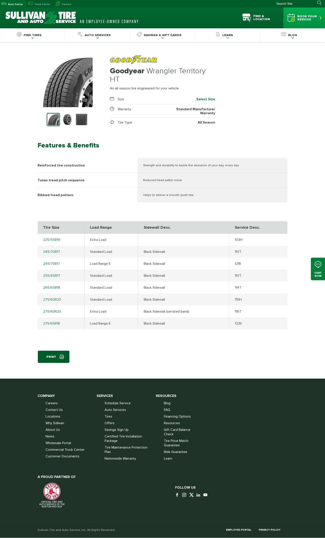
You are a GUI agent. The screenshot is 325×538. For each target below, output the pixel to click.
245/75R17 (51, 263)
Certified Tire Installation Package (123, 438)
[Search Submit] (321, 2)
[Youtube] (206, 495)
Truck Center (42, 4)
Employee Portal (238, 530)
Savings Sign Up (117, 430)
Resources (172, 423)
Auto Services (115, 410)
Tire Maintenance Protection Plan (126, 449)
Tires (108, 416)
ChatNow (318, 274)
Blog (167, 403)
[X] (192, 495)
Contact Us (54, 410)
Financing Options (177, 416)
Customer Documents (62, 456)
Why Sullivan (55, 423)
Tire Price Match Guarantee (176, 443)
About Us (53, 430)
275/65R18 (51, 323)
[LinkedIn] (199, 495)
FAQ (167, 410)
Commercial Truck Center (65, 449)
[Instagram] (185, 495)
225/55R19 (51, 240)
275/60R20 (52, 299)
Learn (168, 458)
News (50, 436)
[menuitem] (32, 35)
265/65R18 (51, 287)
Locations (53, 416)
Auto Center (15, 4)
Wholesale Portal (58, 443)
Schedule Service (118, 403)
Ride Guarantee (175, 452)
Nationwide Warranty (120, 458)
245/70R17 (51, 252)
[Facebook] (178, 495)
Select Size (205, 99)
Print (51, 357)
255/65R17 (51, 275)
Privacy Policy (270, 530)
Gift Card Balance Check (177, 432)
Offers (110, 423)
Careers (66, 4)
